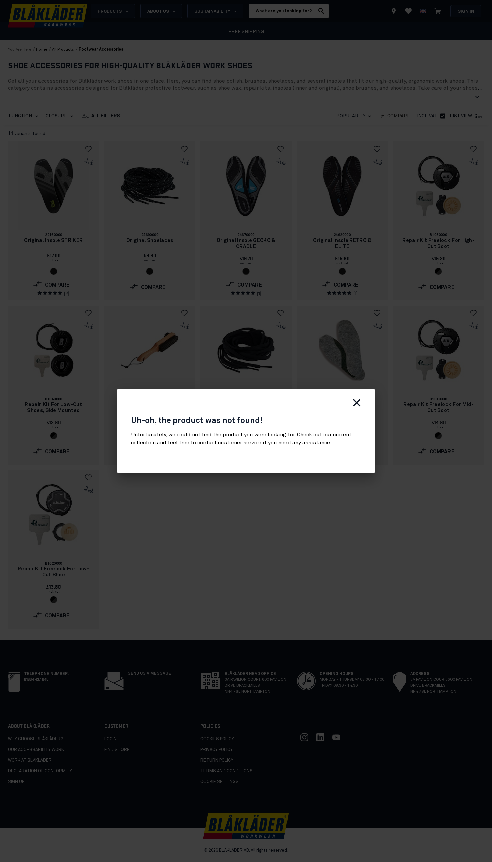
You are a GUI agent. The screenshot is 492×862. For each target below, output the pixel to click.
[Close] (356, 402)
